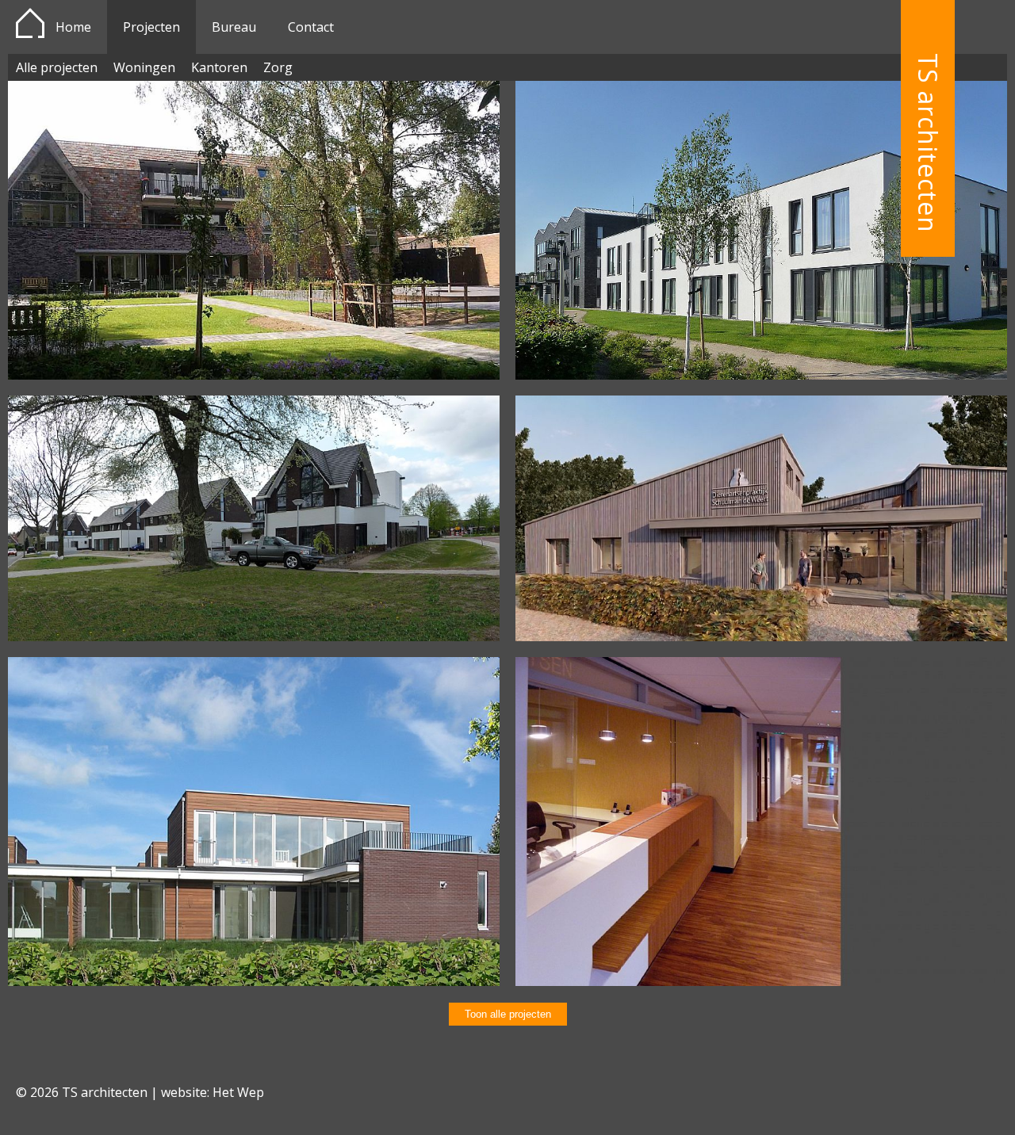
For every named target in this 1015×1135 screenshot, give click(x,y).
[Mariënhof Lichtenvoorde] (254, 375)
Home (73, 27)
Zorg (278, 67)
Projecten (151, 27)
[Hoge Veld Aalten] (761, 375)
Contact (311, 27)
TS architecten (928, 143)
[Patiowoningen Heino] (254, 981)
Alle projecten (57, 67)
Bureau (234, 27)
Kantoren (219, 67)
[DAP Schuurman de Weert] (761, 636)
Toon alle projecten (508, 1014)
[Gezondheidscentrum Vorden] (761, 981)
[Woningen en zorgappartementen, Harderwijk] (254, 636)
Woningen (144, 67)
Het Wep (238, 1092)
